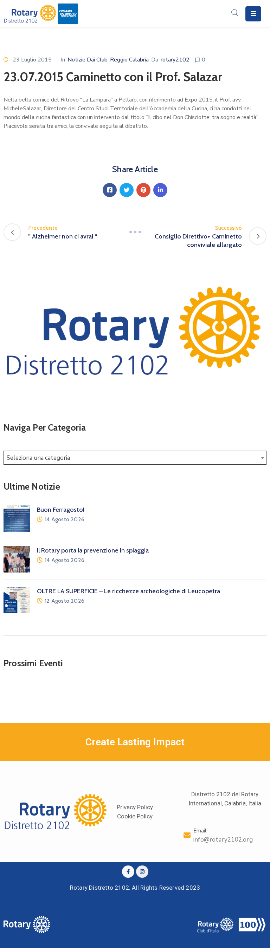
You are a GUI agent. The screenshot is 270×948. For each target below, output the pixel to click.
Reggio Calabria (129, 60)
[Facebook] (110, 190)
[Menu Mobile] (253, 13)
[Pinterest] (143, 190)
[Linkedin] (160, 190)
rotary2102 (175, 60)
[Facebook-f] (128, 871)
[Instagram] (142, 871)
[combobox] (135, 458)
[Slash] (135, 232)
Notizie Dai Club (88, 60)
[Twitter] (127, 190)
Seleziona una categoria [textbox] (38, 458)
